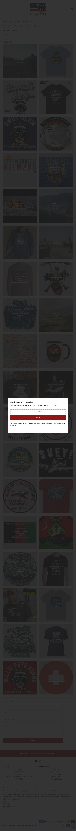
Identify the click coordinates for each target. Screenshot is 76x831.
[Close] (65, 400)
